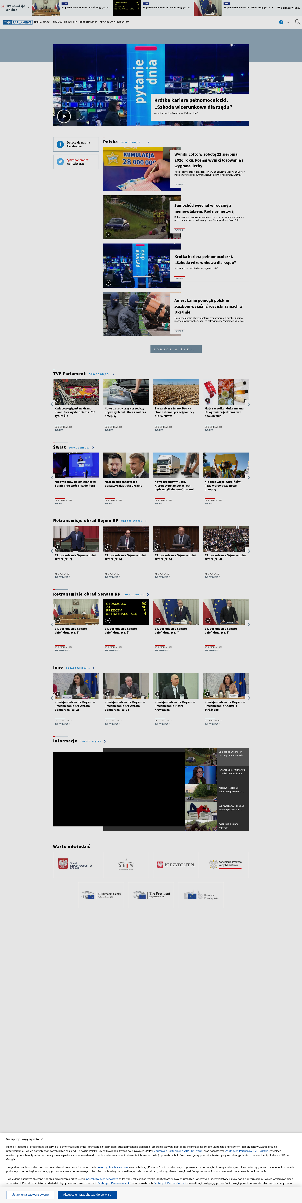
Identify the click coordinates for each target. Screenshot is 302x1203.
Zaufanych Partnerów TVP (169, 1183)
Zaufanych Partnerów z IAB (114, 1183)
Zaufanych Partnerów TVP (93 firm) (247, 1151)
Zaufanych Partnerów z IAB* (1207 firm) (178, 1151)
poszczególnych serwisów (112, 1167)
